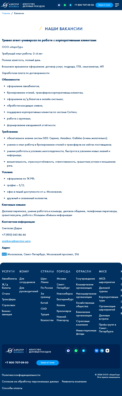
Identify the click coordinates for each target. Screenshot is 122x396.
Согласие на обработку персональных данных (30, 381)
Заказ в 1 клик (104, 5)
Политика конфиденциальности (21, 375)
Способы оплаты (12, 388)
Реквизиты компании (74, 381)
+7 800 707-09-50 (84, 4)
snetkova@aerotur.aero (16, 241)
